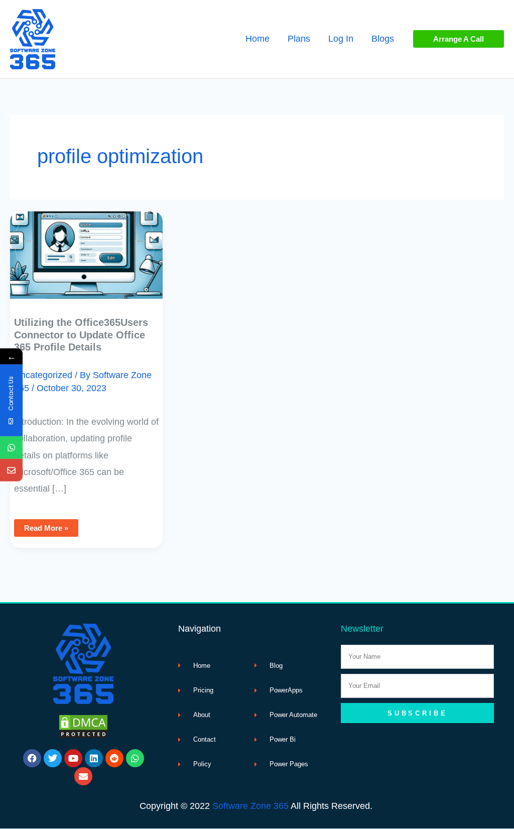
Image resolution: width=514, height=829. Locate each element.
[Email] (11, 470)
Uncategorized (43, 375)
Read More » (50, 525)
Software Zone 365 (250, 806)
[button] (458, 39)
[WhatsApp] (11, 447)
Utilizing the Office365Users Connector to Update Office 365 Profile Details (81, 334)
